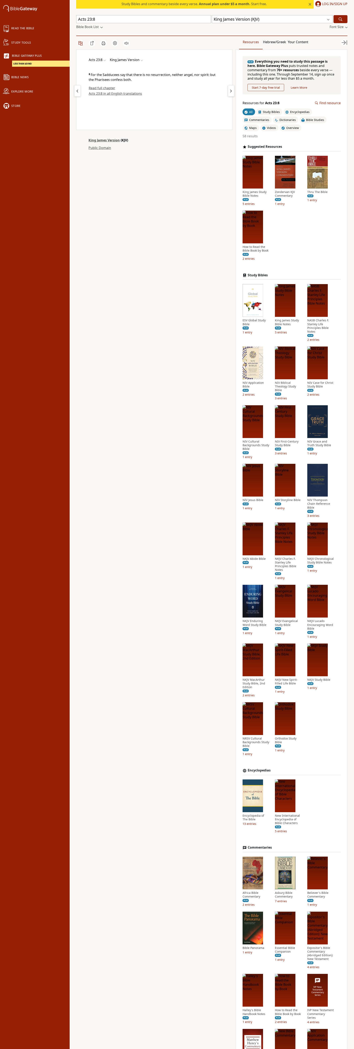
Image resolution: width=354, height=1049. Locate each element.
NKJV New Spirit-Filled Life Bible (286, 681)
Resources (251, 42)
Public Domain (99, 148)
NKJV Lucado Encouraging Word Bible (320, 624)
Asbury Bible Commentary (284, 894)
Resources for (261, 103)
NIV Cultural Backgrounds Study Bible (256, 445)
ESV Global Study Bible (254, 322)
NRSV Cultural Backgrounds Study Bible (256, 742)
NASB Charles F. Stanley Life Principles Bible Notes (318, 325)
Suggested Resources (265, 147)
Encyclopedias (259, 770)
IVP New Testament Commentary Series (320, 1013)
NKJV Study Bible (318, 680)
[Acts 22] (77, 91)
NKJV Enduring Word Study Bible (254, 623)
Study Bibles (258, 275)
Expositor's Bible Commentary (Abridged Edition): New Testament (320, 953)
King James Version (104, 140)
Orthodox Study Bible (285, 740)
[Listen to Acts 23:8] (126, 43)
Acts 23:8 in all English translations (115, 93)
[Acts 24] (231, 91)
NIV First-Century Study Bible (286, 443)
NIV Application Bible (253, 384)
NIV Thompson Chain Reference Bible (318, 503)
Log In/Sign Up (334, 4)
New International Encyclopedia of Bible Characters (287, 819)
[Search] (340, 19)
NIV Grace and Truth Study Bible (319, 443)
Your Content (298, 42)
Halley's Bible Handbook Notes (254, 1012)
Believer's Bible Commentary (317, 894)
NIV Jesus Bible (253, 500)
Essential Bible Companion (285, 949)
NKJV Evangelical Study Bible (286, 623)
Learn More (299, 87)
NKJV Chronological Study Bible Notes (320, 560)
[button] (330, 4)
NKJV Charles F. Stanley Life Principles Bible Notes (285, 564)
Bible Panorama (253, 948)
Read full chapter (102, 88)
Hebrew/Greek (274, 42)
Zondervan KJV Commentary (285, 194)
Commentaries (260, 847)
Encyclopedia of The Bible (253, 817)
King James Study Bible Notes (255, 194)
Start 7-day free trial (266, 87)
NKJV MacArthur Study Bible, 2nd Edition (254, 683)
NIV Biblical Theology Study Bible (285, 386)
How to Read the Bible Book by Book (255, 248)
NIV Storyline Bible (288, 500)
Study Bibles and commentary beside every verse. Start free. (194, 4)
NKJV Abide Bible (254, 559)
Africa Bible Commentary (251, 894)
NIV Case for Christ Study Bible (320, 384)
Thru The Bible (317, 192)
